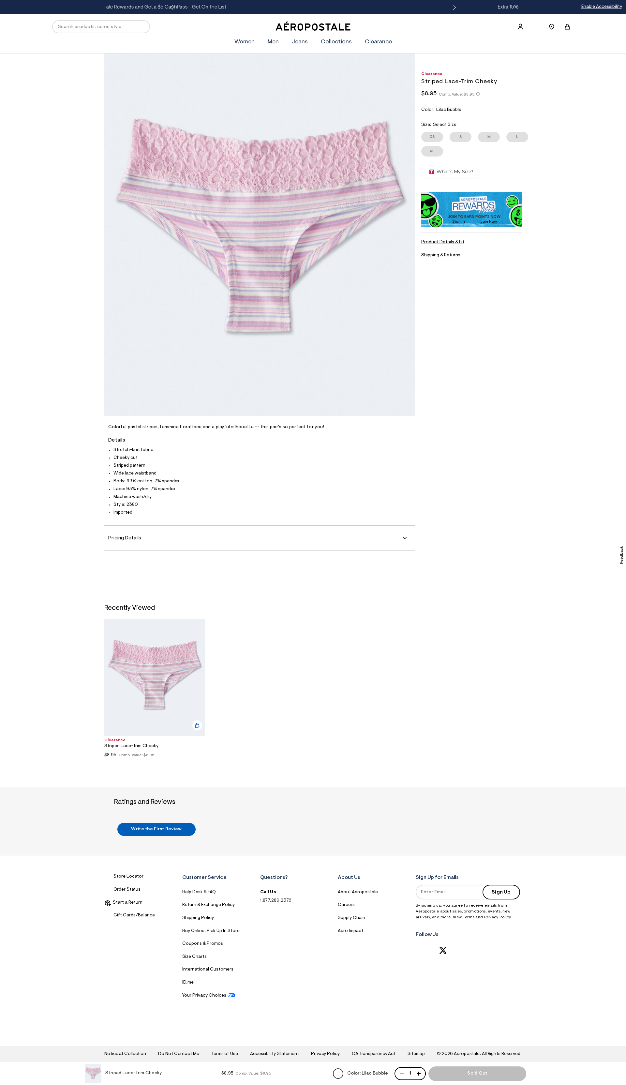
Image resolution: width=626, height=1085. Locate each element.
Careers (346, 905)
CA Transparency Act (373, 1054)
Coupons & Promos (202, 944)
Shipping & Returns (440, 255)
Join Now (488, 222)
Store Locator (128, 876)
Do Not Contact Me (178, 1054)
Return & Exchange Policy (208, 905)
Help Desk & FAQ (199, 892)
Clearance (378, 42)
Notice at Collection (125, 1054)
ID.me (188, 982)
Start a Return (126, 902)
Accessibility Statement (274, 1054)
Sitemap (416, 1054)
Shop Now (368, 7)
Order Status (127, 889)
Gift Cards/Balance (134, 915)
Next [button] (453, 7)
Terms (469, 917)
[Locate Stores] (551, 26)
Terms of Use (224, 1054)
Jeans (300, 42)
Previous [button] (173, 7)
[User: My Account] (520, 26)
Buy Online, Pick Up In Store (211, 931)
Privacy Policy (497, 917)
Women (244, 42)
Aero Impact (350, 931)
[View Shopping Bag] (567, 26)
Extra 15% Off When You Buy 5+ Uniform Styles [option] (313, 7)
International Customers (207, 969)
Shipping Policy (198, 918)
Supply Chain (351, 918)
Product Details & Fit (442, 242)
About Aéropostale (358, 892)
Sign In (458, 222)
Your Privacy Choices (204, 995)
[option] (154, 690)
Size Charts (194, 957)
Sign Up (501, 892)
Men (273, 42)
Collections (336, 42)
